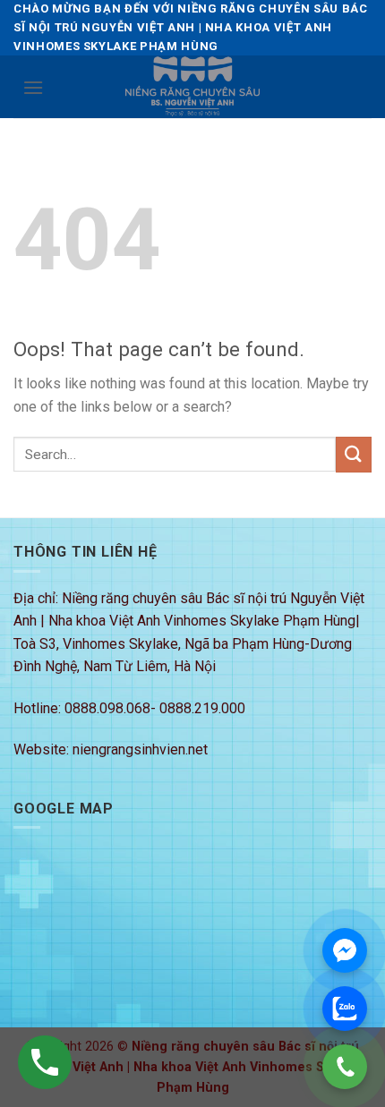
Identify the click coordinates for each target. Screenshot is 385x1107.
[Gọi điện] (344, 1066)
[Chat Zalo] (344, 1008)
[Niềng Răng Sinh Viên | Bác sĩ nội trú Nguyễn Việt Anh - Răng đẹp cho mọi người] (192, 86)
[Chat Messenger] (344, 950)
